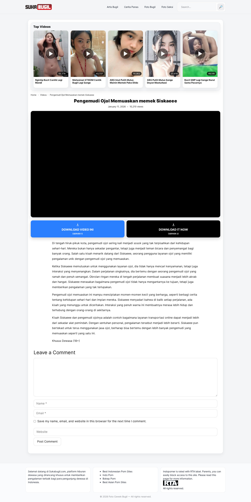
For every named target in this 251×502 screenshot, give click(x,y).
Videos (43, 95)
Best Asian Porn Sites (114, 482)
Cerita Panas (131, 6)
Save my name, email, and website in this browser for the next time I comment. (91, 421)
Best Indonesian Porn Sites (117, 471)
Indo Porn (108, 475)
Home (33, 95)
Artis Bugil (112, 6)
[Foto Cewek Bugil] (38, 7)
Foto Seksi (167, 6)
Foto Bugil (149, 6)
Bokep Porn (109, 478)
